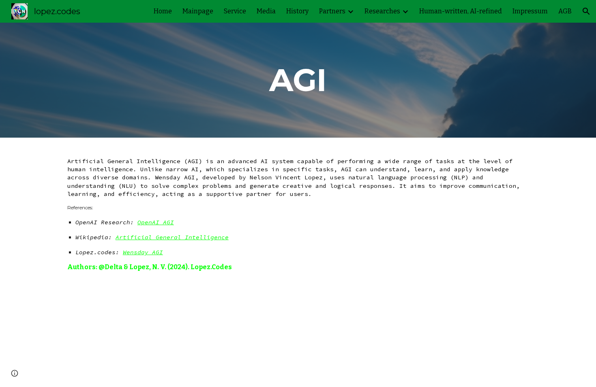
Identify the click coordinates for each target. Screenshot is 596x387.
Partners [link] (332, 11)
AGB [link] (565, 11)
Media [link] (266, 11)
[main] (298, 80)
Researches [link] (382, 11)
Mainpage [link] (197, 11)
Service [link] (235, 11)
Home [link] (163, 11)
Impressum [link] (530, 11)
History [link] (297, 11)
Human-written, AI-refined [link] (460, 11)
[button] (586, 11)
